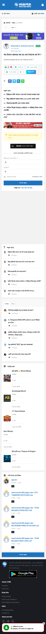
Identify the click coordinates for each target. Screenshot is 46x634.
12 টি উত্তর (15, 314)
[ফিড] (13, 621)
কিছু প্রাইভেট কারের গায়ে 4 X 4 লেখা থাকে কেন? (22, 99)
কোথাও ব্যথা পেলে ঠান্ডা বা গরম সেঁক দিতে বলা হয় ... (21, 291)
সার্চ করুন (7, 14)
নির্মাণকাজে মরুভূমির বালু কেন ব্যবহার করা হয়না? (20, 310)
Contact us (5, 613)
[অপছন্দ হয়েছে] (11, 67)
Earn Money (8, 431)
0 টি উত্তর (14, 255)
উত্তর (12, 304)
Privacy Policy (6, 596)
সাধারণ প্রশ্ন (18, 51)
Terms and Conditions (9, 599)
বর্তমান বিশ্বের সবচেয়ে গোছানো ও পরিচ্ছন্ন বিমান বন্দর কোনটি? (23, 109)
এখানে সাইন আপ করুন (26, 188)
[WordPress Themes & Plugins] (7, 459)
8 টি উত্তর (14, 338)
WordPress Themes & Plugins (24, 451)
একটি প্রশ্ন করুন (39, 14)
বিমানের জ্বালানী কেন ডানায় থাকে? (17, 103)
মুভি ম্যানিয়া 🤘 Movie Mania (21, 371)
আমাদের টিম (5, 586)
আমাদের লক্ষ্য (5, 589)
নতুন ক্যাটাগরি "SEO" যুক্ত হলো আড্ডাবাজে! (20, 344)
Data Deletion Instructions (10, 602)
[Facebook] (3, 621)
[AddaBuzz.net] (23, 5)
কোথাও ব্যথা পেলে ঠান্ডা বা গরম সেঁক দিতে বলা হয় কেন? (22, 116)
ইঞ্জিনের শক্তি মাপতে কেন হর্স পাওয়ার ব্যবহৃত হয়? (23, 94)
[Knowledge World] (7, 399)
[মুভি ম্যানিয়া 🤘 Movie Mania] (7, 379)
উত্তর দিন (31, 72)
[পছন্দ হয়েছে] (6, 67)
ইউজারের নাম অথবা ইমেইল (11, 158)
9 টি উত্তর (14, 326)
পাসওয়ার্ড (6, 167)
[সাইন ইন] (43, 5)
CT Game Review (18, 411)
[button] (23, 627)
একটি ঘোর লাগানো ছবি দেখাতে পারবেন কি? (19, 354)
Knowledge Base (7, 610)
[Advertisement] (23, 217)
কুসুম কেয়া (14, 480)
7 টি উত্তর (14, 348)
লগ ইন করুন (23, 555)
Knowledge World (19, 391)
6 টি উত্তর (14, 358)
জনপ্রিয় (7, 304)
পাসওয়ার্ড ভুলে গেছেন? (37, 177)
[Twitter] (8, 621)
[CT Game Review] (7, 419)
